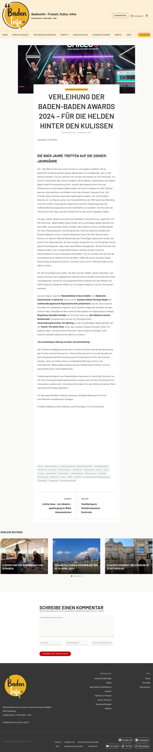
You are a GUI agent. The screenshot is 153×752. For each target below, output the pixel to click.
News (5, 35)
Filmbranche (42, 470)
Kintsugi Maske (89, 470)
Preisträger (102, 473)
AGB (57, 746)
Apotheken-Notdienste (44, 35)
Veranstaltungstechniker (68, 480)
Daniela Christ (70, 133)
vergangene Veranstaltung (76, 89)
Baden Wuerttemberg (67, 466)
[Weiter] (149, 556)
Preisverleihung (43, 477)
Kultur (106, 470)
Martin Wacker (51, 473)
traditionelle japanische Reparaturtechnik (97, 477)
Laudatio (41, 473)
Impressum (144, 687)
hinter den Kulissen (64, 470)
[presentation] (24, 556)
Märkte (118, 35)
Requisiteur (54, 477)
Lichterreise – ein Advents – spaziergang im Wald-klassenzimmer (57, 506)
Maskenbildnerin (63, 473)
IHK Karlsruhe (77, 470)
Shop (129, 35)
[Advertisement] (76, 440)
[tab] (71, 576)
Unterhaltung (42, 480)
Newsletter (70, 742)
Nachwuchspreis (90, 473)
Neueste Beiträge (103, 678)
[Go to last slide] (4, 556)
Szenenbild (78, 477)
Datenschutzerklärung (88, 742)
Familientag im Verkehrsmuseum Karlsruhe (90, 506)
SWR (70, 477)
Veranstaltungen (101, 35)
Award (40, 466)
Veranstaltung (53, 480)
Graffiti (64, 35)
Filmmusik (52, 470)
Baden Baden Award (51, 466)
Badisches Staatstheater (85, 466)
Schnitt (63, 477)
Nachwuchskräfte (77, 473)
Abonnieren (120, 15)
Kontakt (146, 682)
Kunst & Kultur (80, 35)
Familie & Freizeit (20, 35)
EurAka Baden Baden (101, 466)
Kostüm (99, 470)
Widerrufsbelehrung (73, 746)
